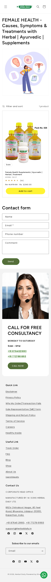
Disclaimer (11, 391)
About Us (11, 471)
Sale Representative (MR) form (23, 409)
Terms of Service (15, 421)
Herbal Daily (20, 574)
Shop (8, 465)
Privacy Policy (13, 397)
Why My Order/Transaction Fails (23, 403)
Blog (8, 459)
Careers (10, 426)
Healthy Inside (14, 432)
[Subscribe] (42, 551)
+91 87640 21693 (15, 522)
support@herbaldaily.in (19, 528)
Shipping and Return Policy (21, 415)
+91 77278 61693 (35, 522)
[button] (6, 7)
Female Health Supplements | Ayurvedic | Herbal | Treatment (23, 173)
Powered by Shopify (34, 574)
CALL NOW (18, 365)
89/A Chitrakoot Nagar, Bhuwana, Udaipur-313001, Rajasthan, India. (24, 511)
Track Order (12, 448)
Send (11, 261)
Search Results (12, 477)
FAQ (8, 453)
